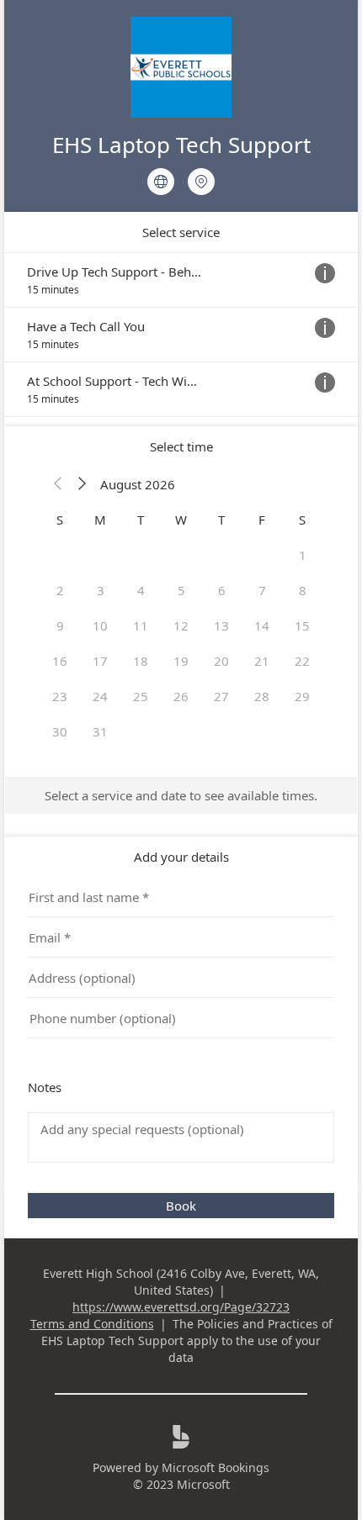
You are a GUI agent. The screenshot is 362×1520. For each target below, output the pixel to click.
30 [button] (59, 731)
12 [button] (181, 625)
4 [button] (141, 590)
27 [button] (221, 696)
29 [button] (302, 696)
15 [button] (302, 625)
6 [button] (222, 590)
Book (181, 1205)
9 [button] (60, 625)
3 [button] (100, 590)
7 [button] (262, 590)
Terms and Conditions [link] (92, 1324)
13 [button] (221, 625)
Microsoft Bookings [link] (215, 1467)
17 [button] (100, 660)
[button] (58, 484)
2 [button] (60, 590)
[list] (181, 334)
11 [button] (140, 625)
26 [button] (181, 696)
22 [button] (302, 660)
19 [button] (181, 660)
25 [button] (140, 696)
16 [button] (59, 660)
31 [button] (100, 731)
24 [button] (100, 696)
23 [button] (59, 696)
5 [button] (181, 590)
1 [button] (302, 554)
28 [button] (261, 696)
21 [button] (261, 660)
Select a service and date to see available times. (181, 795)
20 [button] (221, 660)
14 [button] (261, 625)
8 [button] (302, 590)
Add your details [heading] (181, 856)
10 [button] (100, 625)
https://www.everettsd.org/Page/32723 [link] (181, 1307)
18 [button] (140, 660)
